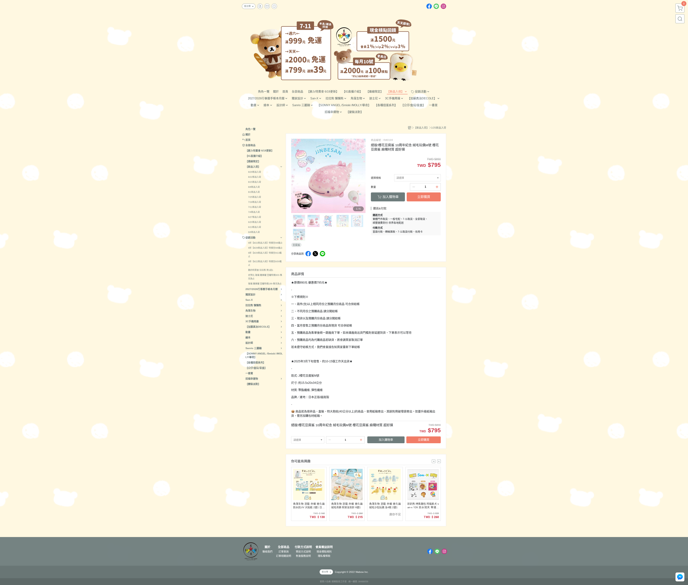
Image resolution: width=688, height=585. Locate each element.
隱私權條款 (324, 556)
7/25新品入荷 (254, 197)
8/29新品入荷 (254, 172)
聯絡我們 (267, 551)
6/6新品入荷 (254, 232)
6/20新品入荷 (254, 222)
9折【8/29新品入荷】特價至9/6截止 (265, 248)
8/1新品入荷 (254, 192)
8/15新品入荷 (254, 182)
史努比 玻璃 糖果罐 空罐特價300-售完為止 (265, 277)
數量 (373, 186)
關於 (267, 547)
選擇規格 (376, 177)
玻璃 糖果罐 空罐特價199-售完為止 (265, 283)
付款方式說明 (303, 547)
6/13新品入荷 (254, 227)
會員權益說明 (324, 547)
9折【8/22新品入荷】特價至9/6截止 (265, 243)
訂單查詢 (284, 551)
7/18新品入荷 (254, 202)
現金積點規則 (324, 551)
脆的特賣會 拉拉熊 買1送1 (260, 270)
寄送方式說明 (303, 551)
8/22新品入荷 (254, 177)
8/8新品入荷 (254, 187)
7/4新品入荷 (254, 212)
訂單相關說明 (283, 556)
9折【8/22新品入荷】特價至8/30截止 (265, 263)
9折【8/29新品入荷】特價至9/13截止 (265, 255)
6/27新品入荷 (254, 217)
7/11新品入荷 (254, 207)
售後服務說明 (303, 556)
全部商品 (283, 547)
